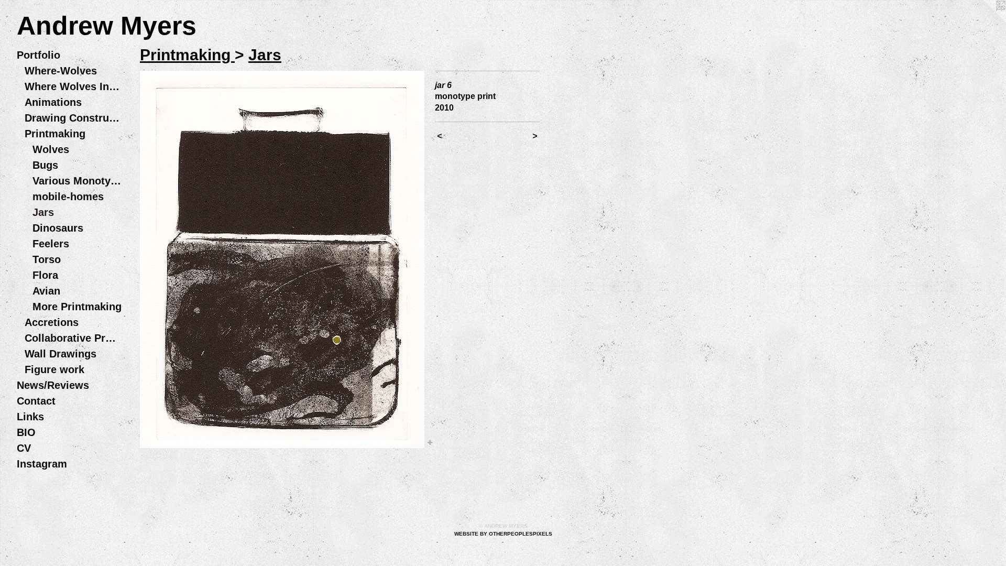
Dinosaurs (57, 228)
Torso (46, 259)
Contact (36, 401)
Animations (53, 102)
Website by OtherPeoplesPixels (503, 534)
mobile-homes (68, 196)
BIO (26, 432)
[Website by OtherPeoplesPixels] (985, 21)
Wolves (50, 149)
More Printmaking (77, 306)
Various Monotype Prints (77, 181)
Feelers (50, 243)
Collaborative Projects (73, 338)
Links (30, 416)
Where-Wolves (61, 71)
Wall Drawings (60, 354)
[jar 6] (282, 259)
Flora (45, 275)
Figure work (54, 369)
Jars (43, 212)
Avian (46, 291)
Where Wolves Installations (73, 86)
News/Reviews (53, 385)
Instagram (42, 464)
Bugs (45, 165)
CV (24, 448)
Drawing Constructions (73, 118)
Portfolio (38, 55)
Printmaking (55, 133)
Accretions (52, 322)
